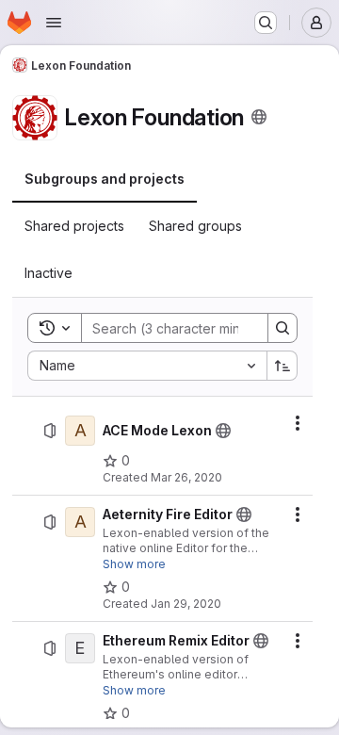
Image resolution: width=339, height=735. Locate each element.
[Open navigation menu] (54, 23)
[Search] (282, 328)
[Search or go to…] (265, 22)
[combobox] (146, 366)
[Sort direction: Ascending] (282, 366)
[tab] (104, 179)
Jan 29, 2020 (186, 603)
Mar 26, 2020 (186, 477)
